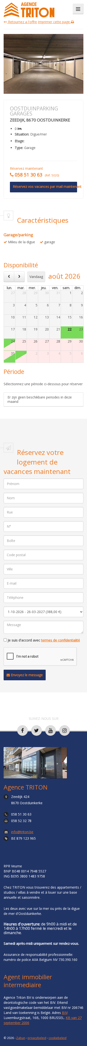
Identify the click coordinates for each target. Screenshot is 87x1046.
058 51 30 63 (21, 814)
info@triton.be (22, 832)
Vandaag (36, 276)
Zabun (20, 1038)
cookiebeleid (57, 1038)
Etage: (19, 141)
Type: (19, 148)
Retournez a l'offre (22, 22)
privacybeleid (37, 1038)
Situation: (22, 134)
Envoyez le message (26, 675)
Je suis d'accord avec (44, 640)
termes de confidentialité (60, 640)
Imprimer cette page (54, 22)
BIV (64, 1012)
